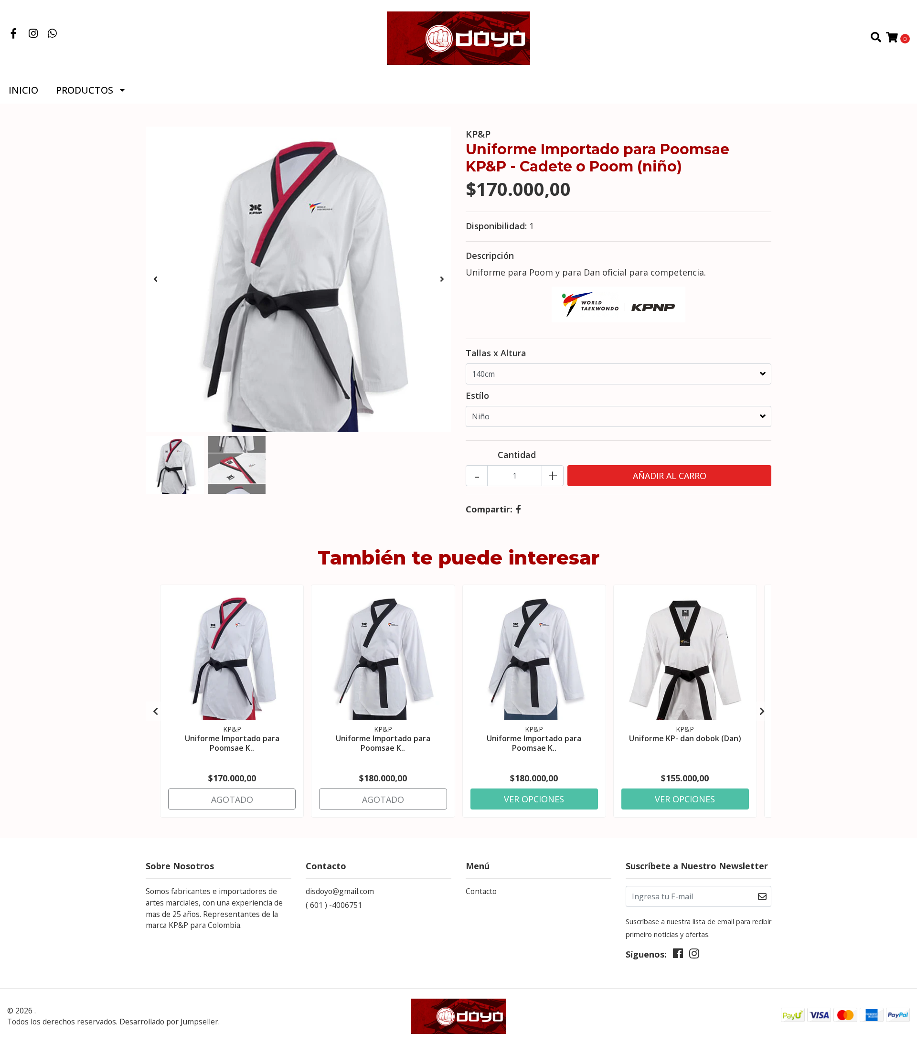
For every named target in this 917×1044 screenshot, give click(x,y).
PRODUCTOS (84, 90)
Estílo (477, 395)
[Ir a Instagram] (33, 34)
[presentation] (155, 279)
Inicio (23, 90)
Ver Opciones (534, 799)
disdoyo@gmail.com (340, 891)
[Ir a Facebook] (14, 34)
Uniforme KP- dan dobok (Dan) (685, 738)
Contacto (481, 891)
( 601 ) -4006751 (334, 905)
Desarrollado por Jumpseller (168, 1021)
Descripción (490, 255)
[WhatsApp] (52, 34)
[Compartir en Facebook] (518, 509)
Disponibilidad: (496, 226)
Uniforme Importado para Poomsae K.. (232, 743)
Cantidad (517, 454)
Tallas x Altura (496, 353)
